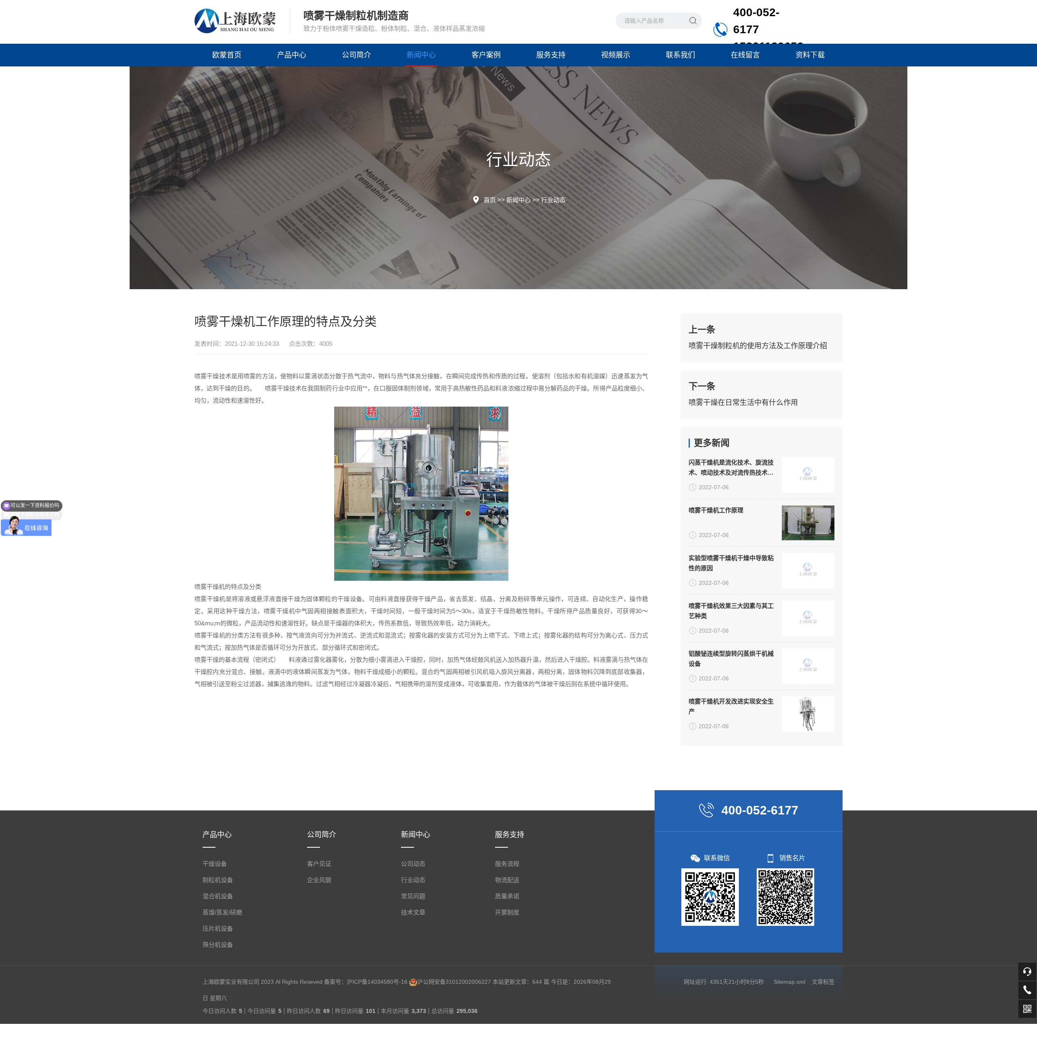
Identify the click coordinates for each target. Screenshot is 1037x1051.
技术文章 (413, 912)
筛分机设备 (218, 944)
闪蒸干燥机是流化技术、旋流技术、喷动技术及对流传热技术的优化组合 (731, 468)
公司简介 (356, 55)
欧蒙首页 (226, 55)
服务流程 (507, 863)
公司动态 (413, 863)
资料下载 (810, 55)
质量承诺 (507, 896)
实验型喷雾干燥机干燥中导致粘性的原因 (731, 562)
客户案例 (486, 55)
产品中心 (291, 55)
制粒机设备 (218, 879)
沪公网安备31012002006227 (454, 982)
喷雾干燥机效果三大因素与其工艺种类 (731, 610)
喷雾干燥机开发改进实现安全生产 (731, 706)
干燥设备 (215, 863)
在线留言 (745, 55)
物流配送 (507, 879)
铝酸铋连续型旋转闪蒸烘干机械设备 (731, 658)
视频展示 (615, 55)
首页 (490, 199)
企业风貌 (319, 879)
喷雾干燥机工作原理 (716, 510)
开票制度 (507, 912)
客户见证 (319, 863)
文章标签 (823, 982)
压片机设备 (218, 928)
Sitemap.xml (789, 982)
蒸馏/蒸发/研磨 (222, 912)
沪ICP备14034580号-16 (377, 982)
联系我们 (680, 55)
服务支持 (550, 55)
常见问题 (413, 896)
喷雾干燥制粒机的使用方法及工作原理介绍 (758, 346)
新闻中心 (421, 55)
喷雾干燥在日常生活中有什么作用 (743, 403)
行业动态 (553, 199)
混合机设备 (218, 896)
